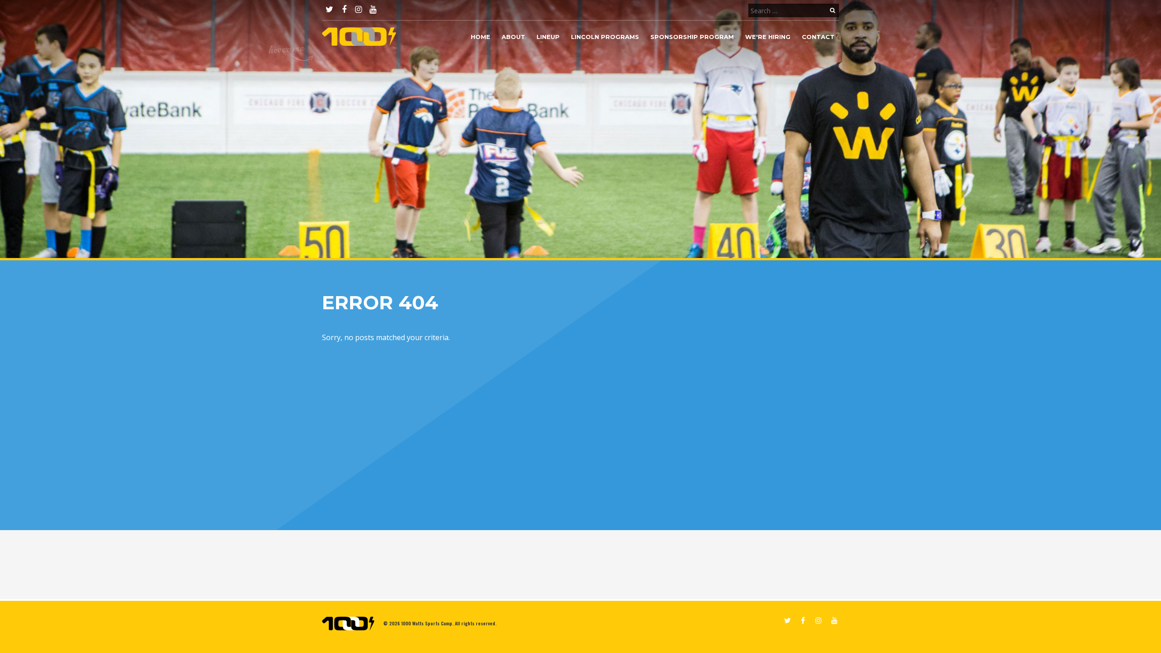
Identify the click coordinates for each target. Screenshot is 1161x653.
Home (480, 36)
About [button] (513, 36)
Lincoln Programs (605, 36)
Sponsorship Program (692, 36)
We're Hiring (767, 36)
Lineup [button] (548, 36)
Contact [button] (818, 36)
